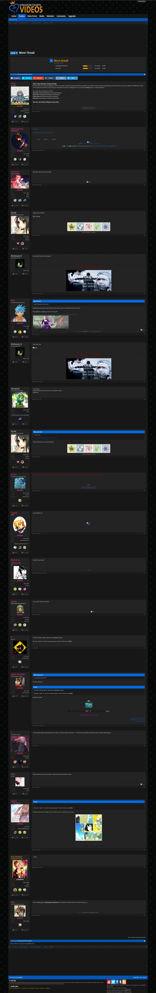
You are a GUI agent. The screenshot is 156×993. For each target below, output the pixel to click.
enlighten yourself (97, 843)
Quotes (54, 139)
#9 (144, 456)
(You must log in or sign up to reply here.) (137, 937)
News (10, 988)
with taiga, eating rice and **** (22, 543)
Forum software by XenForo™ (119, 985)
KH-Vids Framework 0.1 (116, 988)
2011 (18, 55)
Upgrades (72, 16)
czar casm (26, 621)
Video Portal (32, 16)
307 (26, 274)
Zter (33, 787)
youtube (90, 143)
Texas (27, 196)
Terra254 (15, 388)
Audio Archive (24, 988)
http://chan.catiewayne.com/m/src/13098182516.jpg (45, 438)
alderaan (26, 112)
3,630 (26, 696)
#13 (144, 614)
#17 (144, 787)
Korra (33, 490)
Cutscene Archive (17, 988)
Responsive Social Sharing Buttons (115, 992)
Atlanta (27, 239)
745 (26, 248)
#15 (144, 725)
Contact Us (137, 977)
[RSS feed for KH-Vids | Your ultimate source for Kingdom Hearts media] (124, 982)
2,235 (26, 630)
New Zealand (26, 658)
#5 (144, 293)
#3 (144, 184)
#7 (144, 381)
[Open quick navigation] (146, 22)
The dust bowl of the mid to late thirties (20, 415)
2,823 (26, 164)
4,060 (26, 205)
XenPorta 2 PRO (13, 943)
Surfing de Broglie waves (23, 828)
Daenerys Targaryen (37, 573)
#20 (144, 915)
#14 (144, 648)
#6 (144, 334)
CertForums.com (128, 992)
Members (50, 16)
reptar (33, 614)
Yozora (33, 533)
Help (144, 977)
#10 (144, 490)
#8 (144, 399)
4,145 (26, 895)
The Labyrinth (25, 692)
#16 (144, 745)
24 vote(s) (97, 66)
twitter (85, 143)
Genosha (27, 886)
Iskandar (34, 184)
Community (61, 16)
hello (89, 570)
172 (26, 424)
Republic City (26, 496)
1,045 (26, 552)
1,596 (26, 837)
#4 (144, 235)
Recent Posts (13, 19)
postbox (95, 143)
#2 (144, 150)
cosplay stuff (83, 486)
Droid (13, 212)
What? (33, 849)
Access (80, 912)
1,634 (26, 930)
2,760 (26, 505)
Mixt (33, 334)
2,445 (26, 337)
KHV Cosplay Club (89, 486)
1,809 (26, 767)
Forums (22, 16)
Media (41, 16)
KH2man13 (16, 255)
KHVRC (45, 139)
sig (38, 139)
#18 (144, 849)
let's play (88, 843)
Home (14, 16)
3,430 (26, 667)
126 (26, 793)
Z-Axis (27, 790)
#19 (144, 867)
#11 (144, 533)
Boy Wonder (35, 867)
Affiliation (48, 988)
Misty (25, 55)
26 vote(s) (97, 68)
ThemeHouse (127, 989)
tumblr (95, 486)
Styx (33, 915)
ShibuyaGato (35, 150)
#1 (144, 111)
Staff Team (42, 988)
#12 (144, 573)
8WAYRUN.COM (30, 943)
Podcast (37, 988)
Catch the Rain (35, 725)
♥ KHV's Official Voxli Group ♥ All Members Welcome (137, 719)
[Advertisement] (78, 38)
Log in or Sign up (141, 1)
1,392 (26, 594)
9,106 (26, 121)
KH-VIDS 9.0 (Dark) (16, 977)
